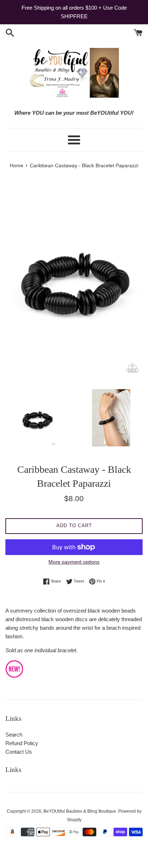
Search (13, 735)
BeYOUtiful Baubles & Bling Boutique (79, 811)
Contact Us (18, 752)
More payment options (74, 562)
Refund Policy (21, 743)
